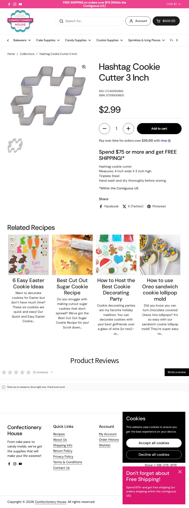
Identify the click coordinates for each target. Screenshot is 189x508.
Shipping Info (62, 445)
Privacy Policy (63, 456)
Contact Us (61, 468)
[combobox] (89, 21)
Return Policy (62, 451)
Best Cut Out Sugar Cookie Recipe (72, 286)
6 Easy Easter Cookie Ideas (28, 283)
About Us (60, 440)
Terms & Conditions (67, 462)
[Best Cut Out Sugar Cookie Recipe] (72, 255)
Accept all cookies (154, 443)
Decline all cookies (154, 454)
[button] (166, 21)
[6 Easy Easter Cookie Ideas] (28, 255)
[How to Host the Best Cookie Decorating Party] (116, 255)
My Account (108, 434)
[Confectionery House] (20, 21)
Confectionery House (50, 502)
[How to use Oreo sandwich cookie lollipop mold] (160, 255)
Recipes (59, 434)
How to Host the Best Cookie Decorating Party (116, 289)
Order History (109, 440)
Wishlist (105, 445)
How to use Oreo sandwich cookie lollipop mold (160, 289)
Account (141, 21)
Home (11, 54)
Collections (27, 54)
